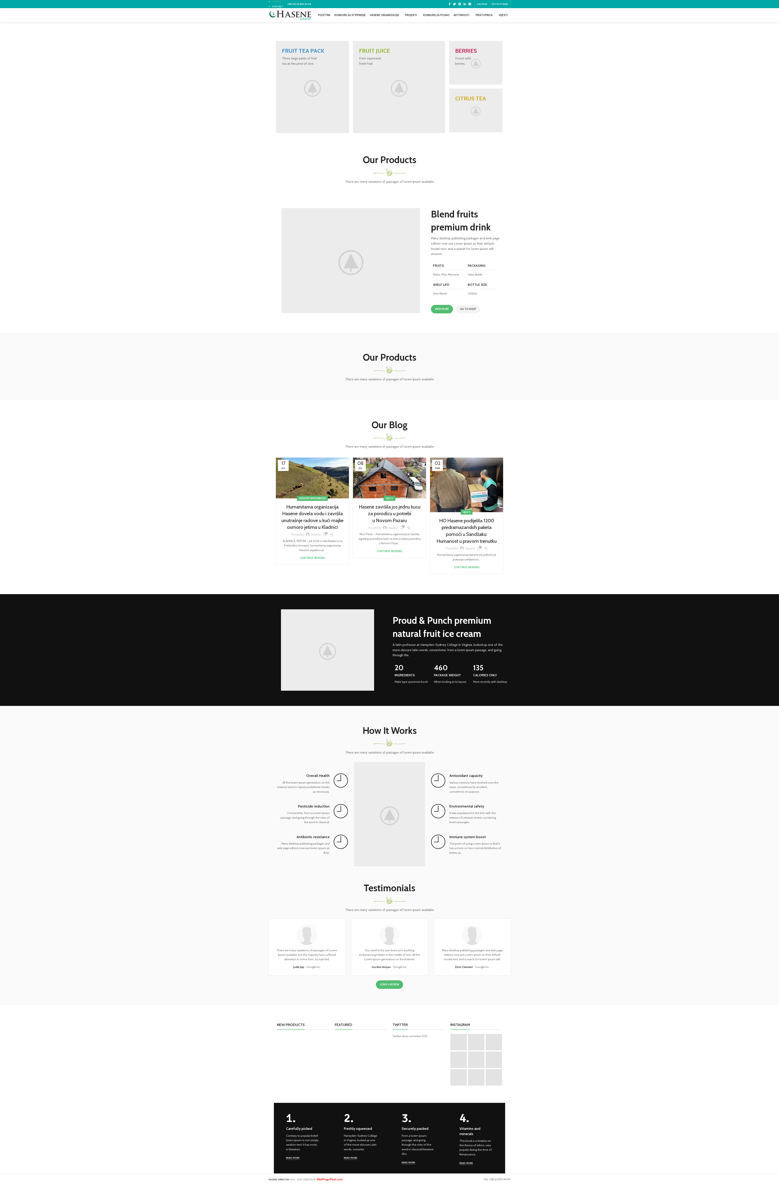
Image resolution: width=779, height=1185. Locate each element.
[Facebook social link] (450, 4)
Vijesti (389, 498)
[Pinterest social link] (459, 4)
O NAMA (276, 1)
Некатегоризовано (312, 498)
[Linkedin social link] (464, 4)
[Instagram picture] (458, 1042)
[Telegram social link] (469, 4)
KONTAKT (277, 6)
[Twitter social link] (454, 4)
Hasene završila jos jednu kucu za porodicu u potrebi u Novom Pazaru (389, 513)
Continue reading (312, 558)
